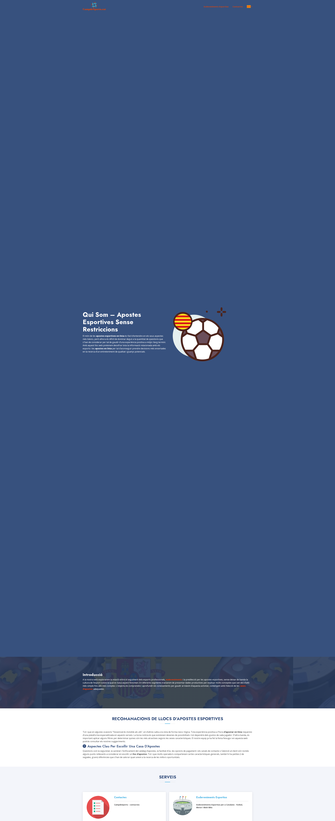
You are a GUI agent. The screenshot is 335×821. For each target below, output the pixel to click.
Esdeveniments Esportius (216, 6)
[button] (247, 6)
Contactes (238, 6)
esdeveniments (174, 679)
